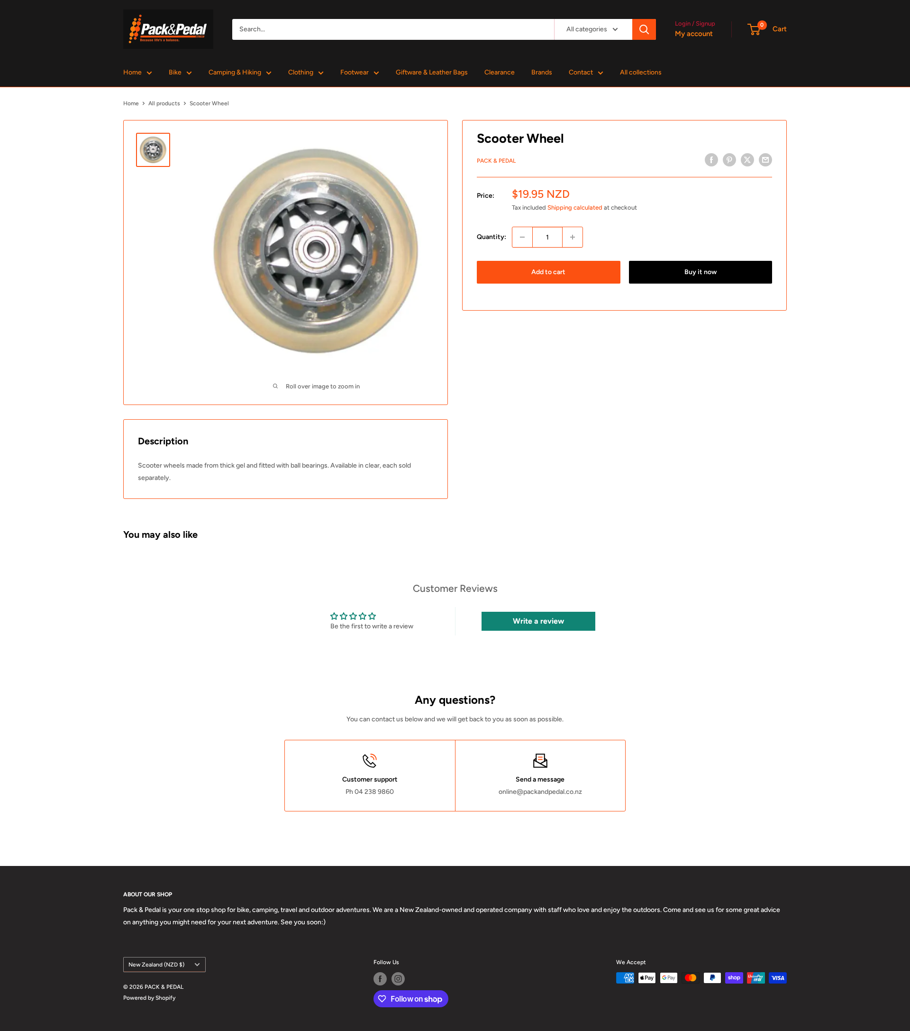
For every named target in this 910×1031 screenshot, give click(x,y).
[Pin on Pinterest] (729, 159)
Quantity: (491, 237)
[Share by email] (765, 159)
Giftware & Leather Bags (432, 72)
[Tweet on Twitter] (747, 159)
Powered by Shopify (149, 997)
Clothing (300, 72)
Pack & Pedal (496, 160)
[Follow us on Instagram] (398, 978)
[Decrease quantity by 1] (522, 237)
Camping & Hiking (235, 72)
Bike (175, 72)
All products (164, 103)
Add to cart (548, 272)
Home (132, 72)
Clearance (499, 72)
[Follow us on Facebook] (380, 978)
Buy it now (700, 272)
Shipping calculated (574, 207)
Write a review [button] (538, 621)
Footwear (354, 72)
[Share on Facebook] (711, 159)
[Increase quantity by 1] (572, 237)
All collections (641, 72)
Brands (541, 72)
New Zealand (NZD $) (156, 964)
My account (694, 33)
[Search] (644, 29)
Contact (581, 72)
